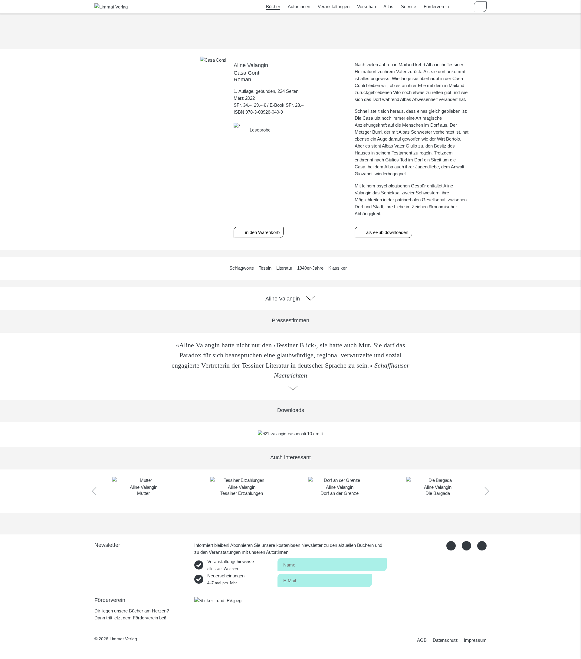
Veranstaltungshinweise (230, 565)
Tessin (265, 268)
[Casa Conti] (212, 59)
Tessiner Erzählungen (241, 493)
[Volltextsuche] (462, 6)
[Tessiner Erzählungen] (241, 480)
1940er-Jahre (310, 268)
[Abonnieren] (379, 579)
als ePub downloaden (386, 232)
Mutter (143, 493)
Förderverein (436, 6)
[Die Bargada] (438, 480)
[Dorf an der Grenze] (340, 480)
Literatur (284, 268)
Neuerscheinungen (226, 579)
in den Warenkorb (262, 232)
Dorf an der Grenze (339, 493)
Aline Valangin (251, 65)
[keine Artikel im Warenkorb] (480, 6)
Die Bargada (437, 493)
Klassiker (337, 268)
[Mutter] (143, 480)
